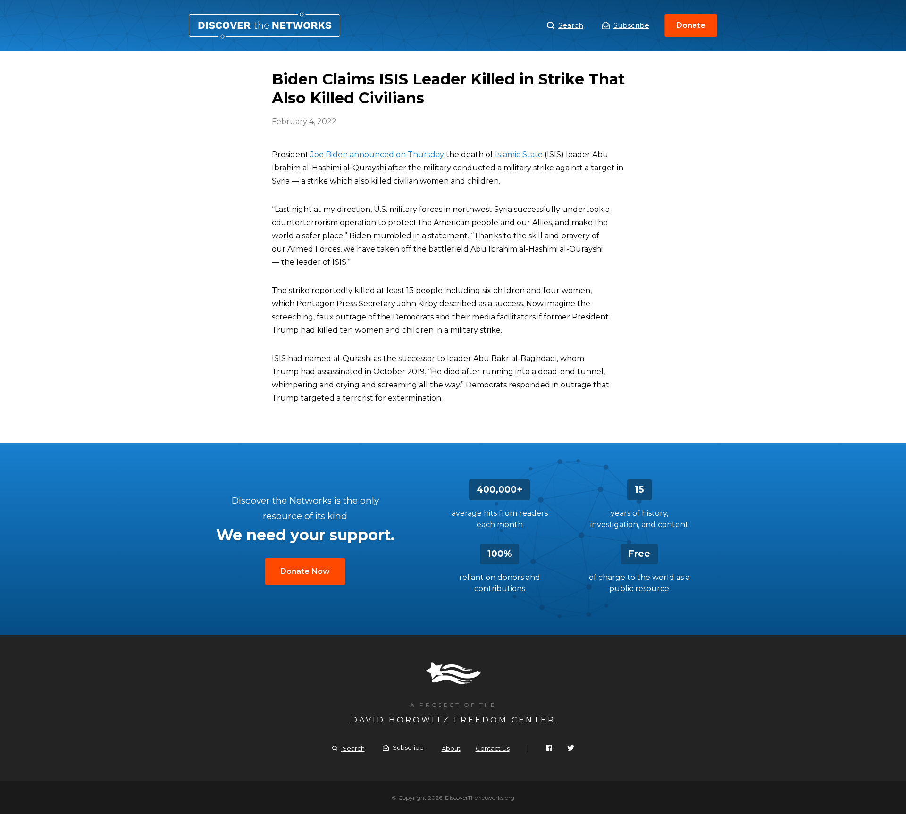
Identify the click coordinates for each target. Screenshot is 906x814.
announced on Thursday (397, 154)
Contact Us (493, 748)
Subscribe (631, 25)
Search (570, 25)
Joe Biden (329, 154)
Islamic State (519, 154)
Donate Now (305, 571)
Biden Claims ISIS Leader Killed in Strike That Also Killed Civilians (264, 25)
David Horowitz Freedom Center (453, 719)
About (451, 748)
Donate (690, 25)
